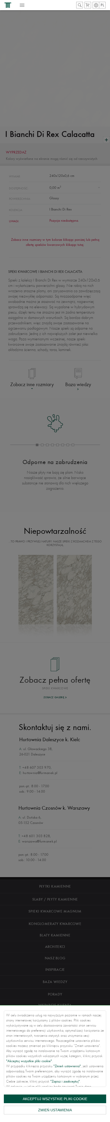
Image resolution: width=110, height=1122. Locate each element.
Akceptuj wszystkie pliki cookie (55, 1099)
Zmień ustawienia (55, 1110)
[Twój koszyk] (87, 5)
